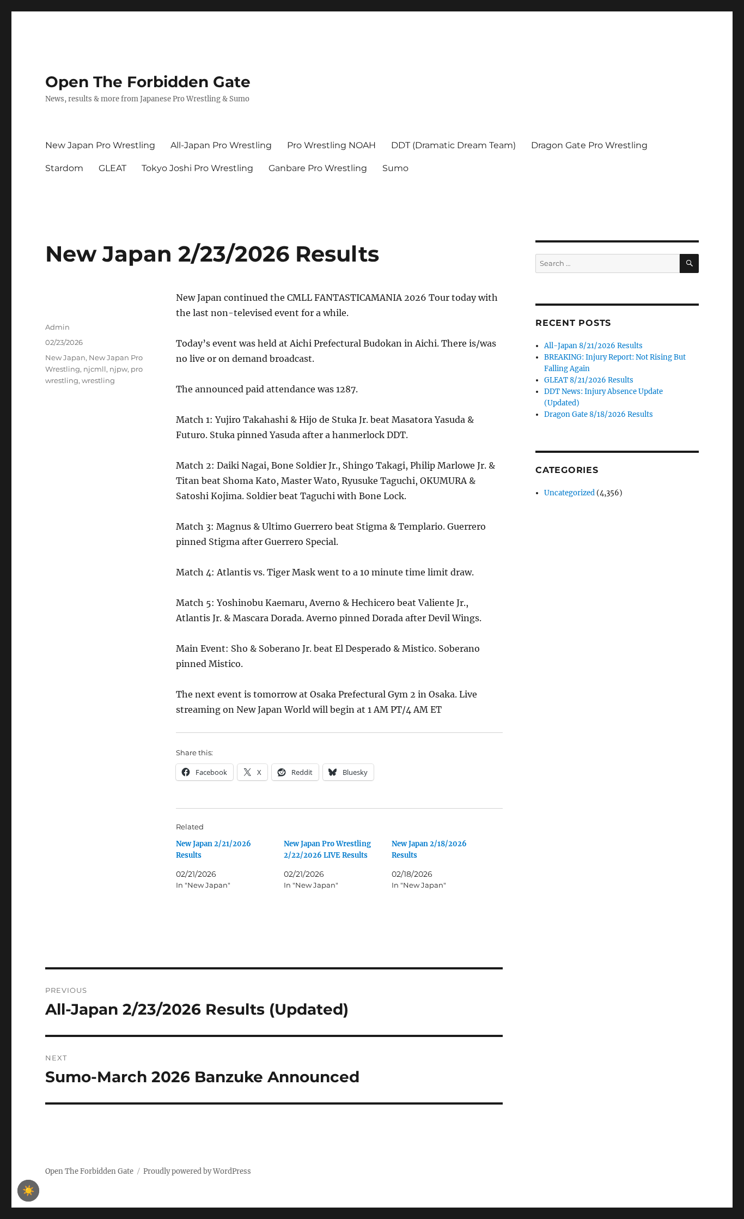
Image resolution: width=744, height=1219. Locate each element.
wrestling (98, 380)
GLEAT (112, 168)
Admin (57, 327)
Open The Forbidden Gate (148, 81)
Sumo (395, 168)
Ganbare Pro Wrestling (318, 168)
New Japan (65, 357)
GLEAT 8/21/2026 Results (588, 380)
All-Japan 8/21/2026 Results (593, 345)
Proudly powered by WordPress (197, 1171)
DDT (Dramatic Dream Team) (453, 145)
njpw (118, 369)
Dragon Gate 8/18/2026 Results (598, 414)
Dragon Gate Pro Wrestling (589, 145)
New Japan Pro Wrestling (100, 145)
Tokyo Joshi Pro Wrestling (197, 168)
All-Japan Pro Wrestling (221, 145)
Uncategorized (569, 493)
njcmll (94, 369)
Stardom (64, 168)
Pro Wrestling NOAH (331, 145)
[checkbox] (28, 1191)
